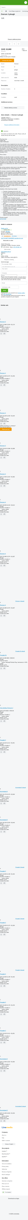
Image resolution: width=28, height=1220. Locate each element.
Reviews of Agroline (7, 1171)
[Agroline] (6, 11)
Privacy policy (5, 1166)
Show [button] (11, 247)
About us (4, 1135)
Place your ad (5, 429)
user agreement (7, 294)
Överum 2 (3, 373)
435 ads (8, 231)
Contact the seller (7, 60)
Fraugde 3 (3, 740)
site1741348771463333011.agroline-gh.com (12, 238)
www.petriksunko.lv (6, 251)
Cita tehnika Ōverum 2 (6, 708)
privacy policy (21, 293)
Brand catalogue (6, 1174)
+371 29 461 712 (17, 247)
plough (16, 69)
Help (3, 1137)
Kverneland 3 (4, 1059)
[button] (25, 2)
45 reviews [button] (14, 236)
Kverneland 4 (4, 791)
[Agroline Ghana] (10, 2)
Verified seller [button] (7, 229)
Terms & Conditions (6, 1163)
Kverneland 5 (4, 820)
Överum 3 (3, 322)
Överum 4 (3, 502)
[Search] (25, 7)
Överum (16, 63)
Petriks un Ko (4, 228)
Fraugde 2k (3, 655)
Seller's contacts (6, 1140)
